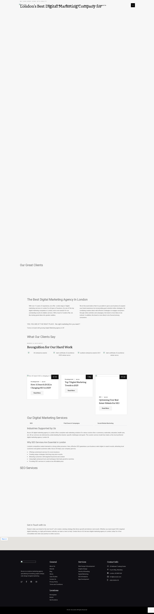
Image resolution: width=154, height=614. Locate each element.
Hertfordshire (54, 600)
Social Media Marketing (105, 423)
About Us (52, 566)
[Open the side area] (133, 5)
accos (43, 381)
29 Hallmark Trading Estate (118, 566)
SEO (100, 397)
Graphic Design (82, 569)
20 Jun (123, 377)
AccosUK (73, 610)
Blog (51, 571)
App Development (83, 579)
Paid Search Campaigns (72, 423)
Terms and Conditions (56, 584)
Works (51, 574)
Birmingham (53, 595)
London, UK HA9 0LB (116, 573)
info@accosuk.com (115, 577)
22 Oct (55, 377)
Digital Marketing (83, 574)
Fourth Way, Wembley (116, 570)
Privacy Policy (54, 582)
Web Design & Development (86, 566)
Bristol (51, 597)
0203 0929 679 (114, 580)
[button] (43, 423)
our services (35, 435)
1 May (89, 377)
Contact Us (53, 579)
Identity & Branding (84, 571)
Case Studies (53, 577)
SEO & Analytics (83, 577)
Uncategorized (35, 381)
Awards (52, 569)
